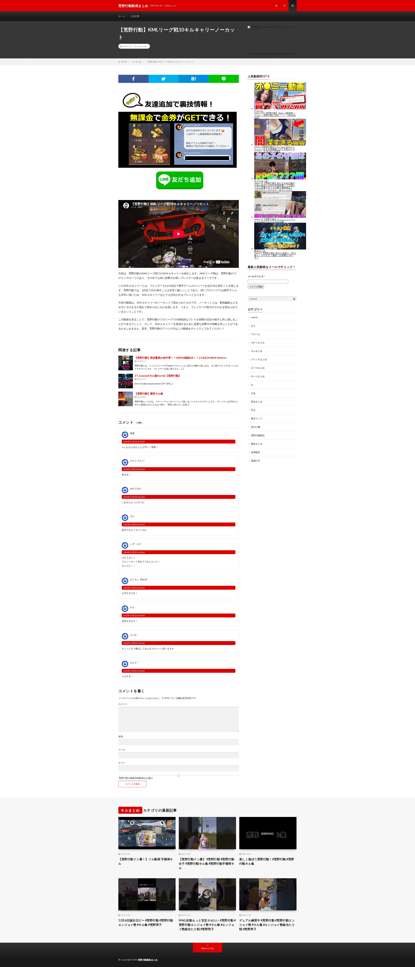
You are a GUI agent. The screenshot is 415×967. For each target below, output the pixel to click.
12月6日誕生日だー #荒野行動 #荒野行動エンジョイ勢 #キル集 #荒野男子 (145, 922)
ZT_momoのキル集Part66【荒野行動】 (158, 375)
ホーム (121, 16)
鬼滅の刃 (255, 460)
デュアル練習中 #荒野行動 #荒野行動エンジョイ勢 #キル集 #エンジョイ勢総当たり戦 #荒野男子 (267, 924)
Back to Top (208, 948)
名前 (120, 736)
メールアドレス (256, 276)
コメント (122, 704)
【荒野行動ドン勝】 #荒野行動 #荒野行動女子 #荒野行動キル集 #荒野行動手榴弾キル (206, 863)
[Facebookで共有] (133, 79)
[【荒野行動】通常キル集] (125, 399)
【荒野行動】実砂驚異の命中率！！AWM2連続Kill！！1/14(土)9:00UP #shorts (180, 357)
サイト (121, 763)
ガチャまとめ (258, 342)
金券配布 (255, 452)
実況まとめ (256, 401)
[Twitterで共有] (163, 79)
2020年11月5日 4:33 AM (134, 441)
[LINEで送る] (224, 79)
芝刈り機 (255, 427)
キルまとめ (141, 46)
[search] (294, 298)
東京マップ (256, 418)
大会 (253, 393)
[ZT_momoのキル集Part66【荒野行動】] (125, 381)
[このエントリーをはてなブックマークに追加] (193, 79)
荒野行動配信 (258, 435)
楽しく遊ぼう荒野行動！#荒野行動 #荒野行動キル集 (266, 861)
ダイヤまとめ (258, 367)
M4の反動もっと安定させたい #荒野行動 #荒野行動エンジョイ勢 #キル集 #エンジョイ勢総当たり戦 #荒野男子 (207, 924)
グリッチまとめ (259, 359)
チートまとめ (258, 376)
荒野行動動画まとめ (148, 959)
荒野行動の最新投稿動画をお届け (135, 778)
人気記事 (134, 16)
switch (254, 317)
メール (121, 749)
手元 (253, 410)
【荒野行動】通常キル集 (149, 393)
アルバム (255, 334)
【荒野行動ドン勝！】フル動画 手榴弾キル (145, 861)
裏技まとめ (256, 443)
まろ (253, 325)
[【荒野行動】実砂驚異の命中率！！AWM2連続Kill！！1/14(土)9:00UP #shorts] (125, 363)
